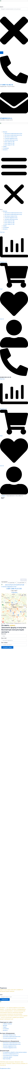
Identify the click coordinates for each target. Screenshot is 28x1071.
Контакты (5, 149)
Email (1, 994)
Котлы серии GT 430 (9, 143)
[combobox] (14, 9)
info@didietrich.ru (6, 118)
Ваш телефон (4, 642)
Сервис (5, 146)
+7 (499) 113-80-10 (6, 85)
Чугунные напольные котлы (11, 140)
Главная (3, 495)
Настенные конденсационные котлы (13, 135)
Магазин (5, 131)
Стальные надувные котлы (10, 138)
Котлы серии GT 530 (9, 145)
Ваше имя (3, 633)
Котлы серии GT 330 (9, 141)
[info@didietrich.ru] (14, 116)
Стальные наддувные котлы (8, 586)
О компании (6, 148)
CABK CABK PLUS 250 (14, 588)
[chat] (0, 54)
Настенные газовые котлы (10, 136)
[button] (14, 181)
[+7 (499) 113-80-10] (14, 83)
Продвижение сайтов (5, 1068)
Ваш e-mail (3, 638)
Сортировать (4, 581)
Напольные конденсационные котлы (13, 133)
